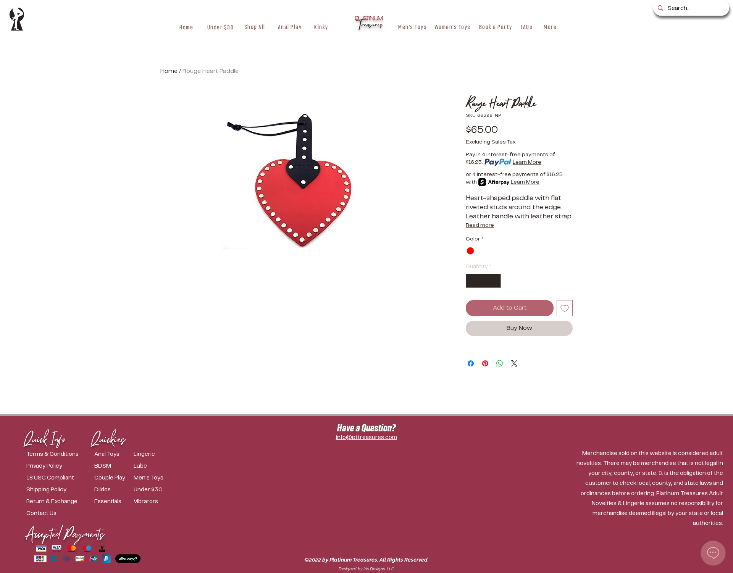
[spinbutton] (483, 280)
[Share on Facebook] (470, 363)
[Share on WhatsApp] (499, 363)
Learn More (527, 162)
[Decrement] (471, 280)
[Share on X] (514, 363)
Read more (480, 225)
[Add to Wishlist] (565, 308)
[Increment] (495, 280)
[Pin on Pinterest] (485, 363)
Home (169, 71)
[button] (255, 26)
